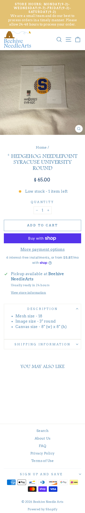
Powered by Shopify (42, 509)
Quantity (42, 202)
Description (42, 309)
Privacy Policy (42, 453)
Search (42, 431)
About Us (42, 438)
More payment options (42, 249)
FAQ (42, 446)
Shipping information (43, 344)
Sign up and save (41, 474)
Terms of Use (42, 461)
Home (41, 147)
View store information (28, 292)
